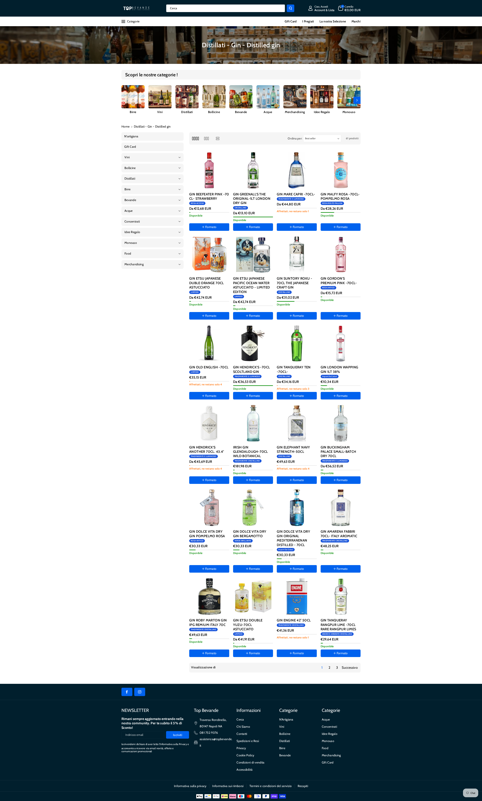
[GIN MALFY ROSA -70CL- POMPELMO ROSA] (341, 170)
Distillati (187, 112)
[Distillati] (187, 96)
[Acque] (268, 96)
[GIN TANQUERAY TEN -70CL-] (297, 343)
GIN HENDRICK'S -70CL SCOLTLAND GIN (251, 369)
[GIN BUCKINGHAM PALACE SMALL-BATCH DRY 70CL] (341, 423)
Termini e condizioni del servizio (270, 786)
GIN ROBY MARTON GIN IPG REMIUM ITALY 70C (208, 622)
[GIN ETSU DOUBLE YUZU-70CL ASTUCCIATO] (253, 596)
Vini (160, 112)
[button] (349, 8)
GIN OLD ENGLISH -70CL (208, 367)
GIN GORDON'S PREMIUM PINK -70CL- (339, 280)
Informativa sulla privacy (190, 786)
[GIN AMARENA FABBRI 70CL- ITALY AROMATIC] (341, 508)
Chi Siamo (243, 726)
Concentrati (329, 726)
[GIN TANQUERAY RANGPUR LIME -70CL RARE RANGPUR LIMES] (341, 596)
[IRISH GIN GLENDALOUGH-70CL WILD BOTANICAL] (253, 423)
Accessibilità (244, 769)
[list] (218, 138)
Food (325, 748)
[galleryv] (206, 138)
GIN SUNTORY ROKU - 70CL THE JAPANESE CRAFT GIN (294, 282)
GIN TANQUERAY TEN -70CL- (294, 369)
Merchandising (295, 112)
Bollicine (214, 112)
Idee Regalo (322, 112)
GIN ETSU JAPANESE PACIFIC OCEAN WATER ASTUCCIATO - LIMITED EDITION (251, 285)
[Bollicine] (214, 96)
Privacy (241, 748)
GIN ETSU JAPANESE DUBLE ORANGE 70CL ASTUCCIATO (206, 282)
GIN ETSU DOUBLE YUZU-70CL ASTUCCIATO (248, 624)
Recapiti (303, 786)
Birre (133, 112)
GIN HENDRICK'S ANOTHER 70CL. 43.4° (206, 449)
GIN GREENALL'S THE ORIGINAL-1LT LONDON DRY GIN (252, 198)
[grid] (195, 138)
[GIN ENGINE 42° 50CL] (297, 596)
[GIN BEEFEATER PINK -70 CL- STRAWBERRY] (209, 170)
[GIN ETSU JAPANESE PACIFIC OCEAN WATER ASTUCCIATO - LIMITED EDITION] (253, 255)
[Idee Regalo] (321, 96)
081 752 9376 (209, 732)
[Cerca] (290, 8)
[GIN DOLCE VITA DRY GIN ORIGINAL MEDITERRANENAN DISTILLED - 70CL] (297, 508)
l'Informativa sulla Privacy (173, 744)
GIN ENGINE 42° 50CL (294, 620)
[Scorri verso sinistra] (125, 100)
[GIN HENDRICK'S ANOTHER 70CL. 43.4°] (209, 423)
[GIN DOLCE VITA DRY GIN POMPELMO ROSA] (209, 508)
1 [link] (322, 668)
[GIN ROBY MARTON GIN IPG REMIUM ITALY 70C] (209, 596)
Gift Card (328, 762)
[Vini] (160, 96)
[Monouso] (349, 96)
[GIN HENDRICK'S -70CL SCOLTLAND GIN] (253, 343)
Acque (268, 112)
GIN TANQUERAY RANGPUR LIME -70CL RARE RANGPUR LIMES (338, 624)
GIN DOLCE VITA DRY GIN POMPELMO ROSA (207, 533)
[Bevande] (240, 96)
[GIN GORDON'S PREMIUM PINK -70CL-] (341, 255)
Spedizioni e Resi (247, 741)
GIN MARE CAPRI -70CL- (296, 194)
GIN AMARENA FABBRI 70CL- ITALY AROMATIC (339, 533)
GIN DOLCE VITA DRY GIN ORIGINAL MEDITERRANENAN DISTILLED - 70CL (293, 538)
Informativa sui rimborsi (227, 786)
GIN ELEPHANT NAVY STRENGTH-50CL (293, 449)
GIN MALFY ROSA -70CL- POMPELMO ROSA (340, 196)
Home (125, 126)
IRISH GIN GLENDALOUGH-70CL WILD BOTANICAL (250, 451)
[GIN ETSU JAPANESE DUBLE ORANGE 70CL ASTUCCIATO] (209, 255)
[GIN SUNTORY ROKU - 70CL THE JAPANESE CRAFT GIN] (297, 255)
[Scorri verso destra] (357, 100)
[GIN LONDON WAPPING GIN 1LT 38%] (341, 343)
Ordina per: (295, 138)
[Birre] (133, 96)
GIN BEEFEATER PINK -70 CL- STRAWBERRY (209, 196)
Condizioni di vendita (250, 762)
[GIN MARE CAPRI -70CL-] (297, 170)
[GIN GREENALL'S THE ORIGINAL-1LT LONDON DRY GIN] (253, 170)
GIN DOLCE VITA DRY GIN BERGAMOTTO (249, 533)
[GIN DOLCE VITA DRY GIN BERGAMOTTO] (253, 508)
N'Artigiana (286, 719)
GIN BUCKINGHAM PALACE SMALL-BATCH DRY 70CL (338, 451)
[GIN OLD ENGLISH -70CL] (209, 343)
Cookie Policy (245, 755)
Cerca (240, 719)
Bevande (241, 112)
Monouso (348, 112)
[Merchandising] (295, 96)
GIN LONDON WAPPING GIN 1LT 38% (339, 369)
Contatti (241, 734)
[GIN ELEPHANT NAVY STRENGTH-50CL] (297, 423)
